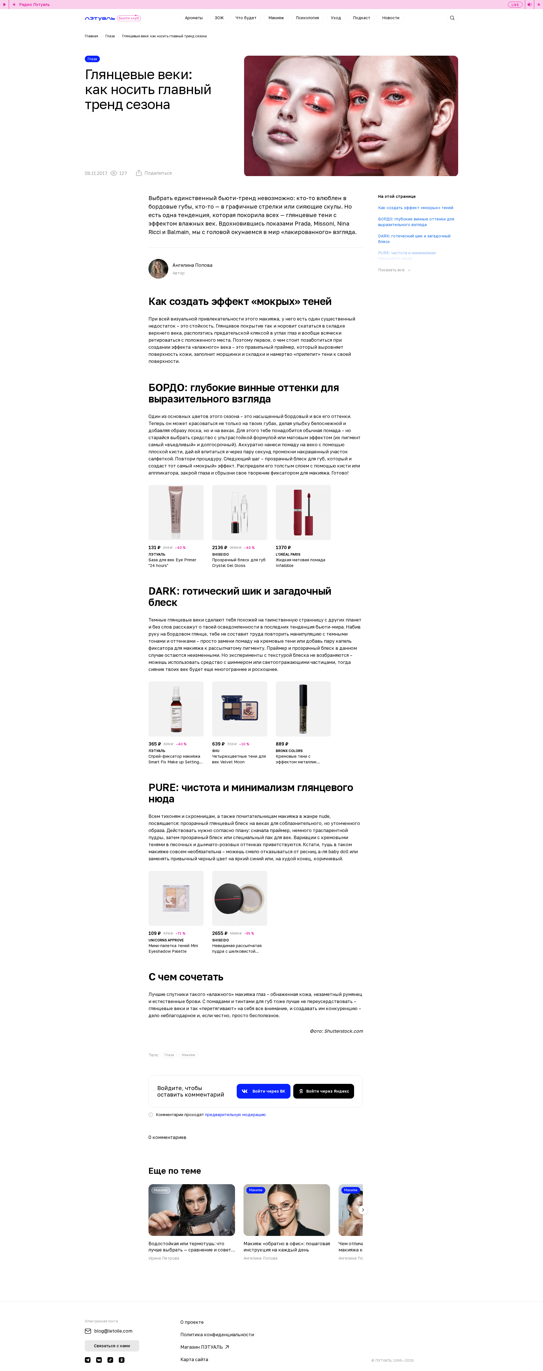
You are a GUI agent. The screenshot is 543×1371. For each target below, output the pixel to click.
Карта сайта (194, 1359)
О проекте (192, 1322)
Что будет (246, 17)
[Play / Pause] (4, 4)
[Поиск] (452, 18)
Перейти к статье (191, 1222)
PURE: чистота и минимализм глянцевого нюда (407, 255)
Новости (390, 17)
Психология (307, 17)
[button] (362, 1209)
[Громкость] (529, 4)
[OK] (121, 1360)
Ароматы (194, 17)
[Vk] (99, 1360)
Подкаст (361, 17)
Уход (336, 17)
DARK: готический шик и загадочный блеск (414, 238)
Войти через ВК (269, 1091)
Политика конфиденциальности (217, 1334)
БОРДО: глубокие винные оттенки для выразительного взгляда (416, 221)
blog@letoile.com (113, 1331)
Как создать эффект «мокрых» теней (415, 207)
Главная (91, 36)
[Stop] (538, 4)
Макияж (276, 17)
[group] (169, 1055)
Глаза (110, 36)
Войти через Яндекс (327, 1091)
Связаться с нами (112, 1345)
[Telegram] (87, 1360)
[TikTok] (110, 1360)
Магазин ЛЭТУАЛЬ (201, 1347)
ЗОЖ (219, 17)
